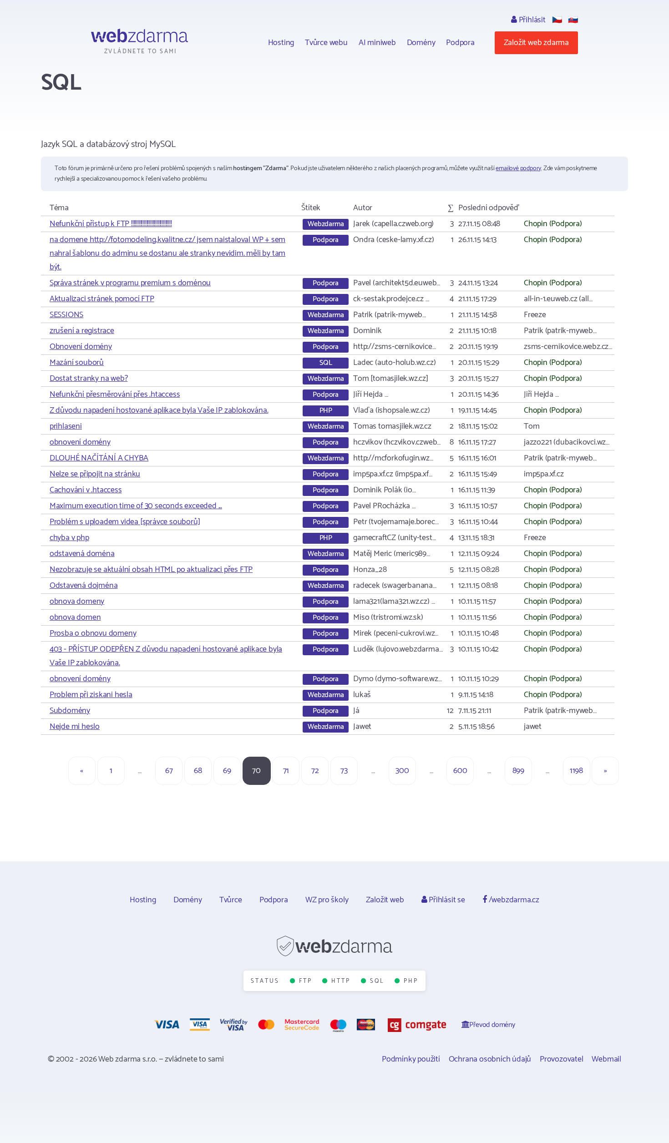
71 (286, 771)
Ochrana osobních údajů (490, 1059)
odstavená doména (82, 554)
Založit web (385, 900)
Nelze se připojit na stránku (95, 474)
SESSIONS (66, 315)
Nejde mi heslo (75, 726)
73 (344, 771)
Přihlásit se (446, 900)
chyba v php (69, 538)
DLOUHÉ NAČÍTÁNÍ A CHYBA (99, 458)
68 (198, 771)
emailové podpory (518, 168)
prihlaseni (66, 426)
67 (169, 771)
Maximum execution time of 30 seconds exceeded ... (136, 506)
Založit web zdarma (536, 43)
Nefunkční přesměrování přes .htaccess (115, 394)
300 (402, 771)
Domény (421, 43)
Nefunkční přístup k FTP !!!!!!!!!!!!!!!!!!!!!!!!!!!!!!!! (111, 224)
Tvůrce (230, 900)
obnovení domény (80, 442)
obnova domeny (77, 601)
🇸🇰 (573, 20)
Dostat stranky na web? (89, 378)
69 (227, 771)
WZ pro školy (327, 900)
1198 (576, 771)
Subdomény (70, 711)
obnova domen (75, 617)
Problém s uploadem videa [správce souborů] (125, 522)
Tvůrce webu (326, 43)
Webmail (606, 1059)
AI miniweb (377, 43)
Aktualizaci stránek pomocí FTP (102, 299)
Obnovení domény (81, 347)
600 (460, 771)
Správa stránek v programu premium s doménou (130, 283)
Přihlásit (531, 20)
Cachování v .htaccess (86, 490)
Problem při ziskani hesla (91, 695)
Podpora (460, 43)
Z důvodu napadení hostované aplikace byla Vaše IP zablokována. (159, 410)
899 (518, 771)
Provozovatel (561, 1059)
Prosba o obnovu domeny (93, 633)
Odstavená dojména (84, 585)
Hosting (281, 43)
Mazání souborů (77, 362)
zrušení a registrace (82, 331)
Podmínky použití (411, 1059)
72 (315, 771)
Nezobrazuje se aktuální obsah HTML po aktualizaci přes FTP (151, 570)
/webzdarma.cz (513, 900)
